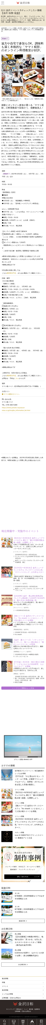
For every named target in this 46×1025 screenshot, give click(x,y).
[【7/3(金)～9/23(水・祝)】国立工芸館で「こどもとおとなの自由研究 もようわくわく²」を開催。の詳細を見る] (7, 666)
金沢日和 (4, 28)
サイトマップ (10, 1009)
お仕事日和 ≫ (23, 964)
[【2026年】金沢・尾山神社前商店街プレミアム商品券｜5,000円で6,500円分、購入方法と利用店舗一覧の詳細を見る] (7, 600)
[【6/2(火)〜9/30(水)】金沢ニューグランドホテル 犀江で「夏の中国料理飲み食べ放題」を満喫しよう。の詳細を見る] (7, 542)
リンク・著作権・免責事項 (32, 1009)
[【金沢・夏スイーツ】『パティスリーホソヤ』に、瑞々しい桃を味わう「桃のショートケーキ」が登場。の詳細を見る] (7, 644)
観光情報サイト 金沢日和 (23, 3)
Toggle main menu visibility (2, 2)
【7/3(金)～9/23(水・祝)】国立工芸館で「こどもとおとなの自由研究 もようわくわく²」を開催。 (28, 664)
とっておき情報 (7, 994)
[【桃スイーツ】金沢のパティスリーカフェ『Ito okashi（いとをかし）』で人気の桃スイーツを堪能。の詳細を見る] (7, 620)
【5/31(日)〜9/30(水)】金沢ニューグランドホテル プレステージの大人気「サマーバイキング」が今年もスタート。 (28, 571)
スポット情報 (29, 835)
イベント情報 (12, 28)
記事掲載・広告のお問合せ (11, 998)
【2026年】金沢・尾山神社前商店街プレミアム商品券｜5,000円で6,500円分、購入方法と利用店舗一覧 (29, 598)
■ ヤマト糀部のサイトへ (10, 394)
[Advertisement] (18, 481)
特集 (3, 982)
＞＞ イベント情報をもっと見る (23, 688)
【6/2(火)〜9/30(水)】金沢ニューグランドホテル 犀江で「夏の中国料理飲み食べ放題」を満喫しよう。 (28, 540)
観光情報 (5, 978)
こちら (16, 378)
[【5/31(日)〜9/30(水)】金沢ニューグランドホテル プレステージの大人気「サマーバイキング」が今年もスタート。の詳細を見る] (7, 572)
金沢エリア (26, 28)
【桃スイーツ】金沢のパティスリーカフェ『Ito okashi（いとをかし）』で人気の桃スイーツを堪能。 (28, 618)
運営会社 (19, 1009)
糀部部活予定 (11, 273)
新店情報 (5, 990)
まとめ (29, 896)
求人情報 (29, 939)
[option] (23, 864)
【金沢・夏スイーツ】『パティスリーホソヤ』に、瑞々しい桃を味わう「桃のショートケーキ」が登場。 (28, 642)
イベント (5, 986)
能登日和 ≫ (23, 921)
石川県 (20, 28)
